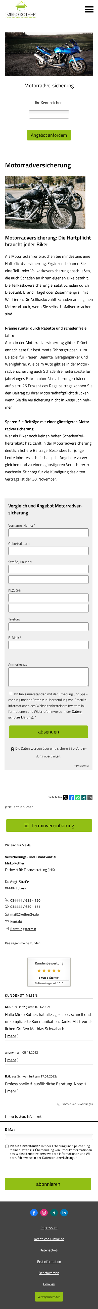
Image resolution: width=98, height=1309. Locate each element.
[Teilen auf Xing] (83, 797)
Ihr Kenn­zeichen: (49, 102)
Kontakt (16, 921)
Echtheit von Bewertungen (77, 1104)
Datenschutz (49, 1250)
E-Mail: (10, 1129)
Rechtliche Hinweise (49, 1238)
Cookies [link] (49, 1284)
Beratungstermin (23, 928)
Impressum (49, 1227)
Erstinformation (49, 1261)
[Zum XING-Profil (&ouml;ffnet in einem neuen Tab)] (54, 1212)
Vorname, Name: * (21, 525)
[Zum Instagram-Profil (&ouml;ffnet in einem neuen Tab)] (44, 1212)
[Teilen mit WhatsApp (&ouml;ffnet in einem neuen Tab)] (77, 797)
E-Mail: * (14, 637)
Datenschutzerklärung (58, 1157)
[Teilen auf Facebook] (71, 797)
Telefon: (14, 619)
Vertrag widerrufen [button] (49, 1297)
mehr (11, 1036)
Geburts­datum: (19, 543)
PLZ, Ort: (14, 590)
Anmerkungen (18, 664)
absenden (48, 731)
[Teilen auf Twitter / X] (65, 797)
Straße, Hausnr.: (20, 562)
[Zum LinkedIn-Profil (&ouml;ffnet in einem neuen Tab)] (64, 1212)
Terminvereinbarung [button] (52, 825)
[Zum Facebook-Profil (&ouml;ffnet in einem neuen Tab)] (34, 1212)
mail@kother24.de (24, 914)
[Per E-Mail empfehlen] (89, 797)
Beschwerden (49, 1272)
